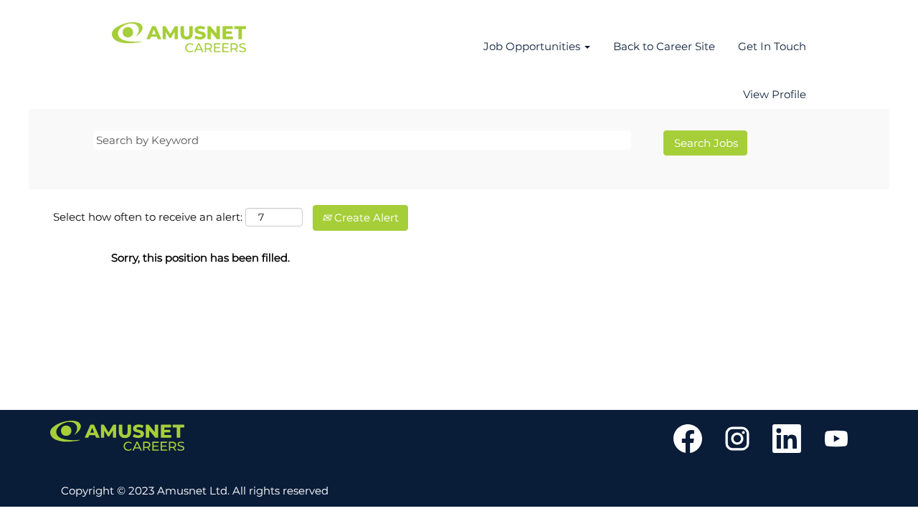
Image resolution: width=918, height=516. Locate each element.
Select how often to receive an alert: (147, 217)
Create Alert (365, 217)
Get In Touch (772, 46)
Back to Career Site (664, 46)
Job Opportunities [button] (533, 46)
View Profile (774, 94)
